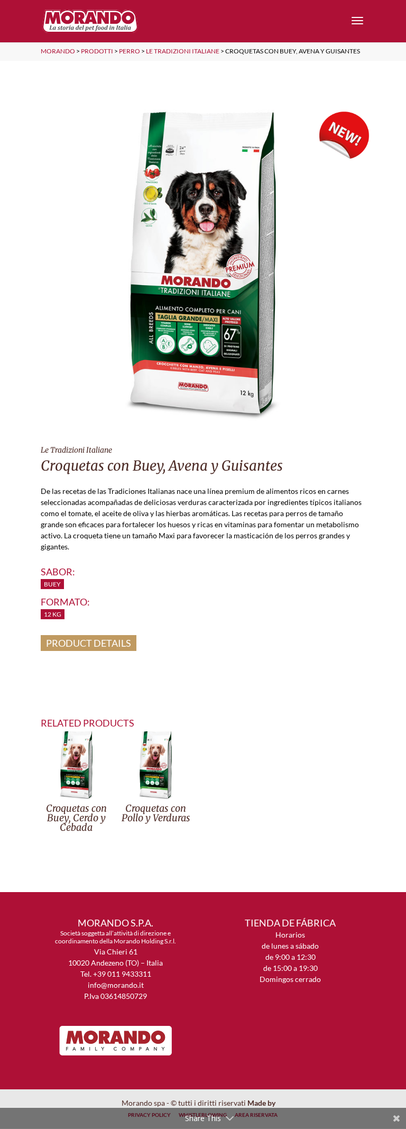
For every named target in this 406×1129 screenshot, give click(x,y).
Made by (262, 1102)
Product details (88, 643)
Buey (52, 584)
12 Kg (52, 614)
